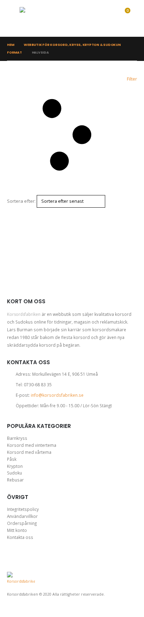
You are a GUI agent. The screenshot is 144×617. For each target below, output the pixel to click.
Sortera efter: (21, 201)
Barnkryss (17, 438)
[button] (13, 19)
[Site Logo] (46, 18)
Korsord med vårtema (29, 452)
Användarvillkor (22, 516)
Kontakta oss (20, 537)
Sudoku (14, 473)
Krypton (15, 466)
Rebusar (15, 480)
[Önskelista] (108, 18)
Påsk (11, 459)
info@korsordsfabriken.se (57, 395)
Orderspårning (22, 523)
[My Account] (94, 18)
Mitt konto (17, 530)
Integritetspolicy (23, 509)
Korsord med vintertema (31, 445)
